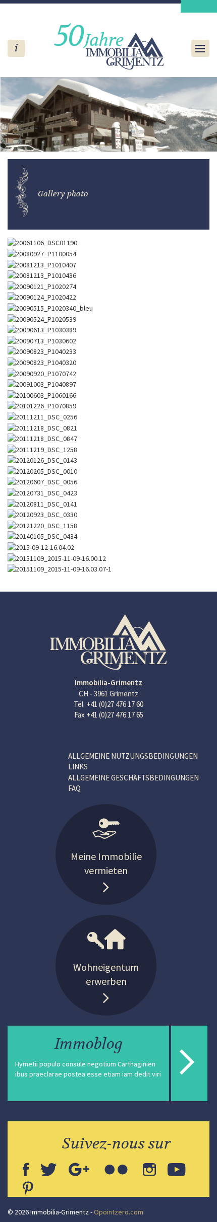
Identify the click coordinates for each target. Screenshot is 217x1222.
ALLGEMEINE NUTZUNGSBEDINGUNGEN (133, 756)
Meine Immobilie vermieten (106, 863)
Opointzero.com (118, 1211)
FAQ (74, 788)
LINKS (78, 766)
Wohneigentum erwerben (106, 974)
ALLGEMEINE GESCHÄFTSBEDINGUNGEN (133, 777)
